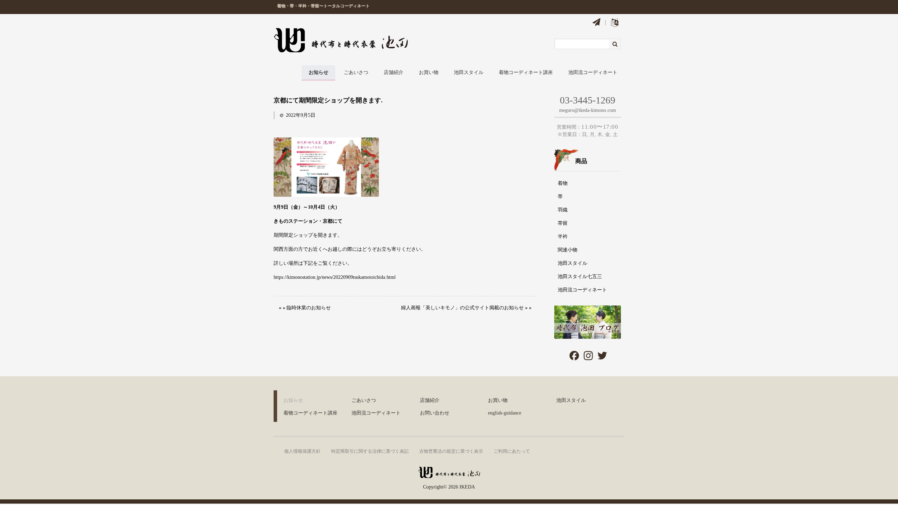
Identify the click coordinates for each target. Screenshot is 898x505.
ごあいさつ (356, 72)
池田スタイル (468, 72)
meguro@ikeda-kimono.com (587, 110)
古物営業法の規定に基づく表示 (451, 451)
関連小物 (567, 249)
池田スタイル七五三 (580, 276)
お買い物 (428, 72)
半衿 (563, 236)
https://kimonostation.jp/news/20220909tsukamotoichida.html (335, 277)
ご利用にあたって (512, 451)
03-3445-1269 (587, 100)
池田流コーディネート (592, 72)
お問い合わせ (434, 413)
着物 (563, 183)
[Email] (596, 23)
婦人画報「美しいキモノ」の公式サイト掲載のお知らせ (462, 307)
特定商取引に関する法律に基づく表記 (370, 451)
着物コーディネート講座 (526, 72)
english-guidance (504, 413)
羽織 (563, 210)
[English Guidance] (614, 24)
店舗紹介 (393, 72)
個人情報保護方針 (302, 451)
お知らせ (318, 72)
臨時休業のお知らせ (309, 307)
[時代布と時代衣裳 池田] (449, 475)
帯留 (563, 223)
